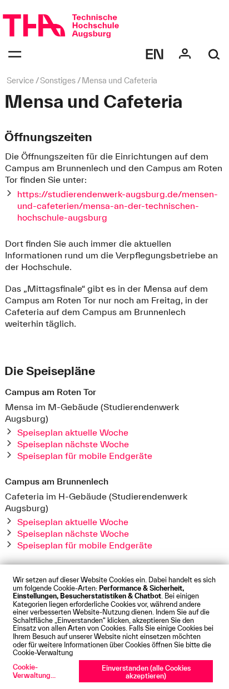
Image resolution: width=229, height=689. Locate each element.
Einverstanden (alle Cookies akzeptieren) (146, 672)
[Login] (185, 54)
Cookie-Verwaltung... (34, 671)
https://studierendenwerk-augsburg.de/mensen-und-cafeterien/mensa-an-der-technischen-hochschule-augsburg (117, 205)
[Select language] (155, 54)
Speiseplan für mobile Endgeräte (84, 456)
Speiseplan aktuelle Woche (72, 432)
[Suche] (214, 54)
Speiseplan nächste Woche (73, 444)
